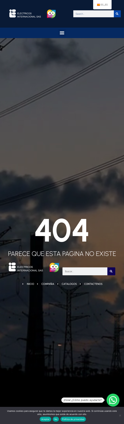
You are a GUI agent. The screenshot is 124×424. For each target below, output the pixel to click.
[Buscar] (117, 13)
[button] (62, 32)
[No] (120, 415)
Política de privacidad (73, 419)
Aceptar (45, 419)
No (55, 419)
